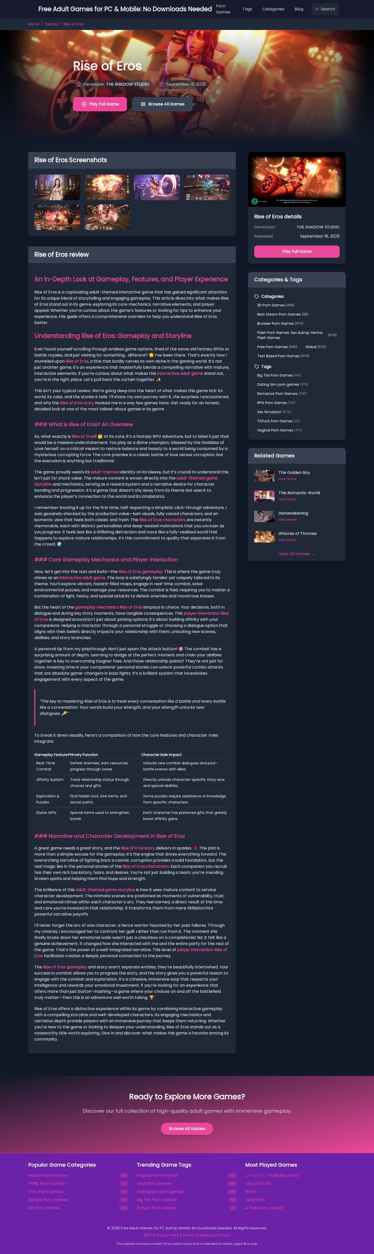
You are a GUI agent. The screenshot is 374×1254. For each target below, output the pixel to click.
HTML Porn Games (46, 1183)
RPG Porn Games (276, 402)
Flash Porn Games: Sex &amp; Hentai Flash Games (297, 335)
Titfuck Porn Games (278, 421)
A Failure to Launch (264, 1208)
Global (315, 346)
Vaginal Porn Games (279, 430)
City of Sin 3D (258, 1183)
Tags (247, 9)
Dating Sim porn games (282, 384)
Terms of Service (197, 1235)
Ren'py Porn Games (48, 1200)
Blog (299, 9)
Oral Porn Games (154, 1183)
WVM (250, 1192)
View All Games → (297, 554)
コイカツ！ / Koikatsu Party (271, 1175)
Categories (273, 9)
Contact (223, 1235)
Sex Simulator (274, 411)
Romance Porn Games (282, 393)
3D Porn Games (275, 305)
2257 (148, 1235)
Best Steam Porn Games (282, 314)
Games (51, 24)
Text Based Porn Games (283, 356)
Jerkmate (255, 1200)
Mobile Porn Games (47, 1175)
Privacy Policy (167, 1235)
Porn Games (223, 9)
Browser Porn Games (280, 323)
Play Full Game (104, 104)
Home (33, 24)
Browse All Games (166, 104)
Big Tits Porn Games (279, 375)
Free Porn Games (277, 346)
